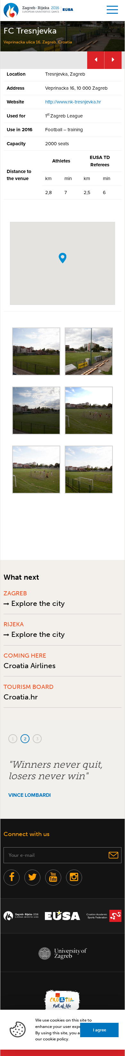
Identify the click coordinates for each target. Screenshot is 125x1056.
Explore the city (37, 603)
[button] (62, 258)
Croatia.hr (21, 696)
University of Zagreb (62, 953)
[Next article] (113, 60)
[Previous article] (95, 60)
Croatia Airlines (29, 665)
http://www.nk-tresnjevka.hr (73, 102)
